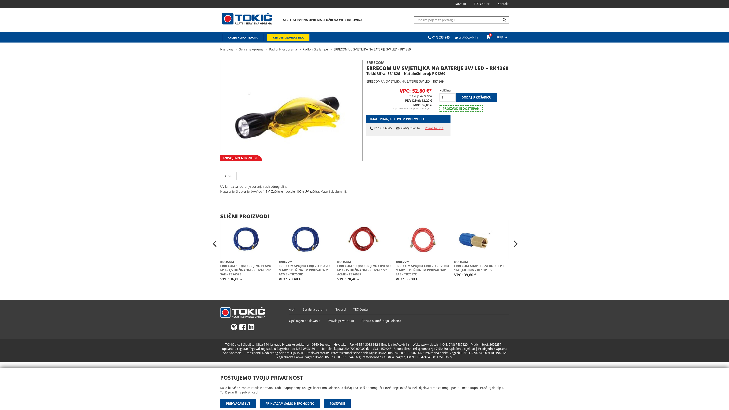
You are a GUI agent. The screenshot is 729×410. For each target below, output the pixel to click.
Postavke (337, 403)
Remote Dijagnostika (288, 37)
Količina (445, 90)
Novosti (460, 4)
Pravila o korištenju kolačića (381, 321)
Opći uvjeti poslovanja (304, 321)
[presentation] (214, 244)
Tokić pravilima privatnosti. (239, 392)
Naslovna (227, 49)
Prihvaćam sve (238, 403)
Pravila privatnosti (341, 321)
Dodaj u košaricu (476, 97)
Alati (292, 309)
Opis (228, 176)
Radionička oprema (283, 49)
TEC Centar (482, 4)
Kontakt (503, 4)
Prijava (501, 37)
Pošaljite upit (434, 128)
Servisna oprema (251, 49)
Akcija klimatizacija (243, 37)
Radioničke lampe (315, 49)
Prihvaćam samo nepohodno (290, 403)
